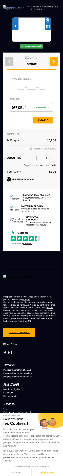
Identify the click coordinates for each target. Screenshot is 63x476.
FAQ (5, 408)
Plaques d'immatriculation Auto (18, 370)
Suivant (43, 120)
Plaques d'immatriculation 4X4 (17, 376)
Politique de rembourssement (17, 412)
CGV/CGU (8, 392)
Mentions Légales (11, 389)
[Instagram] (10, 353)
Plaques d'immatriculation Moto (18, 373)
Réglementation (10, 396)
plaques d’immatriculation (16, 300)
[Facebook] (5, 353)
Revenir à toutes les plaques (44, 8)
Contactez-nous (19, 332)
